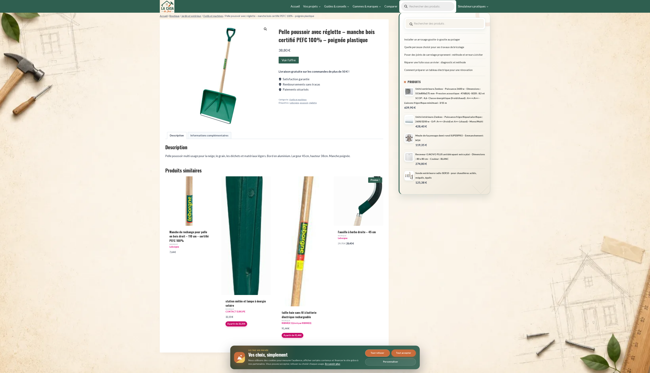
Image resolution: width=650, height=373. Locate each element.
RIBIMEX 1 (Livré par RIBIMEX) (296, 323)
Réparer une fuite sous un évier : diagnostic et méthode (435, 62)
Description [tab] (177, 135)
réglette (313, 103)
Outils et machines (298, 99)
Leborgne (294, 103)
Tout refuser (377, 353)
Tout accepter (403, 353)
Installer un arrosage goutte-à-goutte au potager (432, 39)
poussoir (304, 103)
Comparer (390, 6)
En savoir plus (332, 363)
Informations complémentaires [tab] (209, 135)
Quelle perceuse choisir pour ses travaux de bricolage (434, 47)
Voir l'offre (289, 60)
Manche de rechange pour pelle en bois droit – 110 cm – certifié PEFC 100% (189, 236)
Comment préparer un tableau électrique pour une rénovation (438, 69)
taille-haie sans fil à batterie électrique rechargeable (299, 314)
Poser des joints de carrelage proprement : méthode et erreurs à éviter (443, 54)
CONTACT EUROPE (235, 311)
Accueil (295, 6)
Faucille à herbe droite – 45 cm (357, 232)
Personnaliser (390, 361)
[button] (265, 29)
